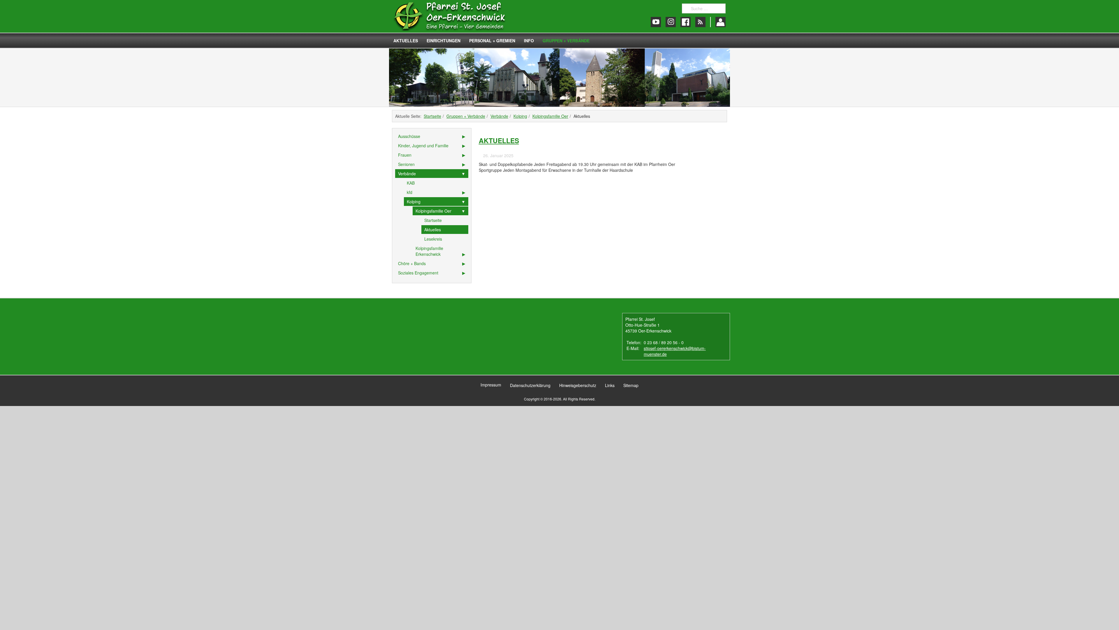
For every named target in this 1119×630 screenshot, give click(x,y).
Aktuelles (405, 40)
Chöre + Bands (412, 263)
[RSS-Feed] (700, 22)
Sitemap (630, 385)
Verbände (499, 116)
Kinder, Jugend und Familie (423, 145)
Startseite (432, 116)
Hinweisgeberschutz (577, 385)
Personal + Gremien (492, 40)
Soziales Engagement (418, 273)
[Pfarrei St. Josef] (455, 16)
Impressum (491, 385)
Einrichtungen (443, 40)
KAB (411, 183)
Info (529, 40)
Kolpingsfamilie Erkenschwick (429, 251)
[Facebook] (685, 22)
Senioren (406, 164)
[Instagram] (671, 22)
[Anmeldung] (720, 22)
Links (610, 385)
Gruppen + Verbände (566, 40)
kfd (409, 192)
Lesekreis (433, 239)
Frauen (404, 155)
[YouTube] (656, 22)
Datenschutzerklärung (530, 385)
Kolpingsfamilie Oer (550, 116)
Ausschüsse (409, 136)
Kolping (520, 116)
